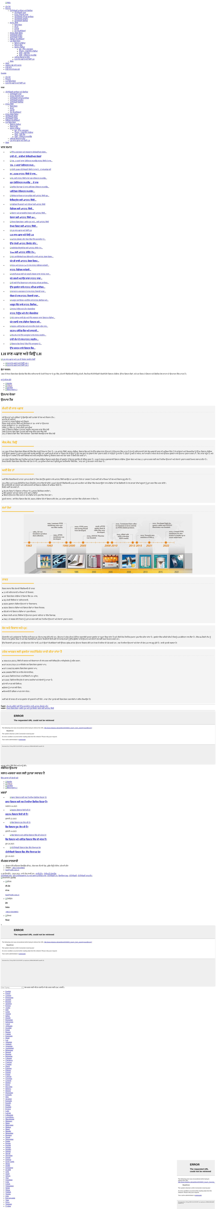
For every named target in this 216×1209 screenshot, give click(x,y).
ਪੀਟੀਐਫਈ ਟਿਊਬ (16, 37)
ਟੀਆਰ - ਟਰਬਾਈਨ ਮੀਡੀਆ (28, 51)
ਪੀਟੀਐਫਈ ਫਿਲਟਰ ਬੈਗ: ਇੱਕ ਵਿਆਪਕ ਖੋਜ (22, 852)
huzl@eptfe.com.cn (12, 895)
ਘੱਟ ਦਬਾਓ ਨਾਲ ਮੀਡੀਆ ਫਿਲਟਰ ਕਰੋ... (25, 322)
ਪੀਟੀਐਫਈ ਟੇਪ (52, 876)
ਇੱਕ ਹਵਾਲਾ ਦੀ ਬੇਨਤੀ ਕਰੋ (9, 778)
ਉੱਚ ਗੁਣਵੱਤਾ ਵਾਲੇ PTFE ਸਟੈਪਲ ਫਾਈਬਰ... (27, 287)
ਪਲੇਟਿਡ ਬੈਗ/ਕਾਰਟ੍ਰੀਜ (22, 57)
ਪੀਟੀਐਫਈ (73, 876)
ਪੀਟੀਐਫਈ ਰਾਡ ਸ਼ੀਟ (85, 876)
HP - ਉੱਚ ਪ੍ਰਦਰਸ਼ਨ (26, 49)
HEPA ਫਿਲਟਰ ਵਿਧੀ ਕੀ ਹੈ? (16, 814)
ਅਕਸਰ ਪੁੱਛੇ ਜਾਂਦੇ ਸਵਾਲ (13, 65)
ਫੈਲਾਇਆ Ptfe (63, 876)
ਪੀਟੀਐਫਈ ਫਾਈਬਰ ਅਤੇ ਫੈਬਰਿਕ (21, 11)
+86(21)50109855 (11, 912)
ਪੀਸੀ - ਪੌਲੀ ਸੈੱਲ (24, 53)
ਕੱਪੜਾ (16, 27)
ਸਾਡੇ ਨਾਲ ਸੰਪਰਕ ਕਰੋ (12, 69)
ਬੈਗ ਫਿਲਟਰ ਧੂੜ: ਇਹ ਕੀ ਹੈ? (16, 827)
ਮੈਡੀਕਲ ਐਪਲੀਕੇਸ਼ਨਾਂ (17, 39)
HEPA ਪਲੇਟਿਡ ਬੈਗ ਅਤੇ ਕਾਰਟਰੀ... (24, 331)
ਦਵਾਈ (16, 29)
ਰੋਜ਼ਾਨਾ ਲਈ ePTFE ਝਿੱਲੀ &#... (23, 217)
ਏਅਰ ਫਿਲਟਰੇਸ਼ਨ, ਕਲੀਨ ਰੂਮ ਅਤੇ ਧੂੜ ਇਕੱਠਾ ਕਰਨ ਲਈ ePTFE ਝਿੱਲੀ (30, 708)
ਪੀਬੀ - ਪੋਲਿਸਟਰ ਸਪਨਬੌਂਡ (27, 55)
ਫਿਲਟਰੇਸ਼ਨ (18, 25)
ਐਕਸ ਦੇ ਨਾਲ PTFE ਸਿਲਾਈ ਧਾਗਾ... (25, 296)
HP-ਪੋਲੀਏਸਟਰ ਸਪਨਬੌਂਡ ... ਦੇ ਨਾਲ (24, 182)
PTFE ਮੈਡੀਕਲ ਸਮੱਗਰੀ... (20, 270)
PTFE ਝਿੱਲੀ (14, 23)
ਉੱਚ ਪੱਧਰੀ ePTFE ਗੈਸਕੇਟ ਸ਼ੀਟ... (24, 243)
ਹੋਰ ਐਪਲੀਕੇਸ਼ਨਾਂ (20, 31)
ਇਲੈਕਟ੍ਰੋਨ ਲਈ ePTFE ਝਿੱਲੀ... (23, 200)
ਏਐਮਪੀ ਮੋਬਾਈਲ (50, 874)
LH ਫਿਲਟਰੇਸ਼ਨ (15, 41)
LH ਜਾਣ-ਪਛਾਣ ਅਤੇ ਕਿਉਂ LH (24, 59)
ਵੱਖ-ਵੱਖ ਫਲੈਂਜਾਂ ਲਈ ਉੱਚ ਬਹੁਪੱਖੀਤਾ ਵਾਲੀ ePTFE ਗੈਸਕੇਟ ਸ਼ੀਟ (27, 706)
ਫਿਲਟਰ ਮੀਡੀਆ (19, 43)
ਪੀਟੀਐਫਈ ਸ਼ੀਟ (6, 876)
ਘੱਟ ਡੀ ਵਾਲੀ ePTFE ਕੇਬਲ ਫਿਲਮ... (24, 261)
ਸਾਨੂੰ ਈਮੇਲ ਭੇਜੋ (6, 380)
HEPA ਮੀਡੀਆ (19, 47)
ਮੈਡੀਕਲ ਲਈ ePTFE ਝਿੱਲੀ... (22, 209)
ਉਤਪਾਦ (8, 9)
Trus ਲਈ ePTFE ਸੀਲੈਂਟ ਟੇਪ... (23, 252)
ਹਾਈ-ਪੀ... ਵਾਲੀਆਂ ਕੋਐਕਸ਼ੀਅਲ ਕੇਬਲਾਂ (25, 156)
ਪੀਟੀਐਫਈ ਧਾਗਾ (20, 13)
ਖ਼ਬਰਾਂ (7, 63)
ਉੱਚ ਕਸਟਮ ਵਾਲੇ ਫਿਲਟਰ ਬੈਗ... (22, 348)
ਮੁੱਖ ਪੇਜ (7, 7)
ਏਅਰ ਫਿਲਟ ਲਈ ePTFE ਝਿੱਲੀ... (23, 226)
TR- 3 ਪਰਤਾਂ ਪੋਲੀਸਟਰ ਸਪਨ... (22, 165)
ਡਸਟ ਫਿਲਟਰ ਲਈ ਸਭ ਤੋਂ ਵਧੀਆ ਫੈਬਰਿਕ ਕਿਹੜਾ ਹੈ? (26, 802)
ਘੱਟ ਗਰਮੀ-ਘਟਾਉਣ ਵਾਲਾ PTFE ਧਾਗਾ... (26, 278)
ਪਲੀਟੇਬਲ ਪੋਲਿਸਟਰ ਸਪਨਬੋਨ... (22, 191)
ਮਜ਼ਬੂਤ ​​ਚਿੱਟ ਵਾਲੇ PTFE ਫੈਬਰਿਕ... (24, 304)
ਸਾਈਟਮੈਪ (39, 874)
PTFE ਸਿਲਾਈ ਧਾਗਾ (21, 15)
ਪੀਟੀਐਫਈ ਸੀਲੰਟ (16, 35)
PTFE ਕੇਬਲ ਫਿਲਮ (16, 33)
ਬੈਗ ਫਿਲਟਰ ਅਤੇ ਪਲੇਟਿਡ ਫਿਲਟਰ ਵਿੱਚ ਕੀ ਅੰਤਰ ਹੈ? (26, 839)
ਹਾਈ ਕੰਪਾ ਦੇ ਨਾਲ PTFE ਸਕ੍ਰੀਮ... (24, 339)
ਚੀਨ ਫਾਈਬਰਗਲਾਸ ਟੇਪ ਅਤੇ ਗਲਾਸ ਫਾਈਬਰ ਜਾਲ (29, 876)
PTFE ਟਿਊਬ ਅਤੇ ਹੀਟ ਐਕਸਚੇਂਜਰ (24, 313)
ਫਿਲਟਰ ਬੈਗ (18, 45)
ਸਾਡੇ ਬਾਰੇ (8, 67)
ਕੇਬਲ (12, 61)
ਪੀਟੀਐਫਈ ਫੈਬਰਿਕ (21, 21)
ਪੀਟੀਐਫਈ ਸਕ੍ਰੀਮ (21, 19)
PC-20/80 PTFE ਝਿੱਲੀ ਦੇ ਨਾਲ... (23, 174)
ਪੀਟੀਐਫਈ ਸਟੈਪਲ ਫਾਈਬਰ (23, 17)
